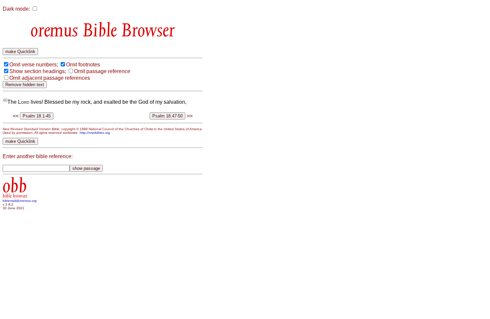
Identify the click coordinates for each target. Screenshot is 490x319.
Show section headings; (37, 71)
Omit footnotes (83, 64)
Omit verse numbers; (33, 64)
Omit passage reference (102, 71)
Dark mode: (16, 9)
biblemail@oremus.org (20, 201)
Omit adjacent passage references (49, 78)
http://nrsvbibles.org (95, 132)
